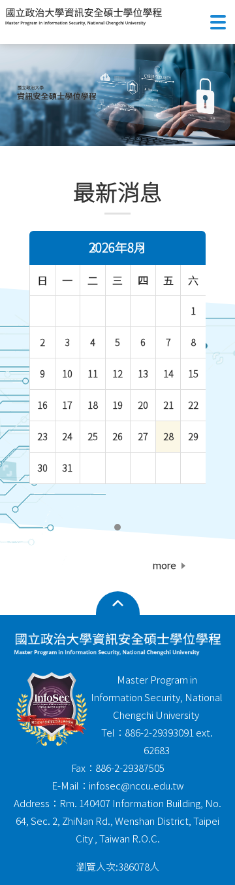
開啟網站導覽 (118, 603)
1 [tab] (118, 527)
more (164, 565)
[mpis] (117, 92)
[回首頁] (83, 17)
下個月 (141, 247)
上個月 (94, 247)
